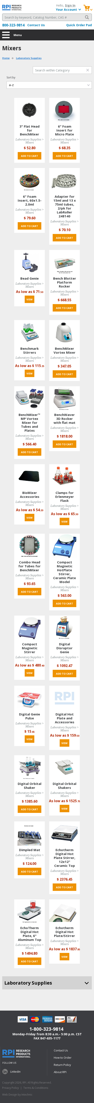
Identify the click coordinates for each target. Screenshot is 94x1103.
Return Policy (62, 1065)
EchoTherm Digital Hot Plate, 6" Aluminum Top (29, 934)
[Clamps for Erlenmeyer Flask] (64, 476)
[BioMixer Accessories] (29, 476)
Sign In (70, 5)
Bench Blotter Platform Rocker (64, 282)
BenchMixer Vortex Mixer (64, 350)
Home (6, 58)
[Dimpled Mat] (29, 833)
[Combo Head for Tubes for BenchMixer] (30, 546)
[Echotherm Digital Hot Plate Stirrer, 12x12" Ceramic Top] (64, 833)
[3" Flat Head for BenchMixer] (29, 110)
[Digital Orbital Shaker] (29, 767)
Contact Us (36, 25)
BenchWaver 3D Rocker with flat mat (64, 418)
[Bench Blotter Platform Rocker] (64, 262)
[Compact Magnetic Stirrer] (29, 627)
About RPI (60, 1072)
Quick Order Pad (79, 25)
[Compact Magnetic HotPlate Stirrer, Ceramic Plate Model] (64, 546)
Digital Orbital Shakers (64, 785)
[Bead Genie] (29, 262)
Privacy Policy (10, 1088)
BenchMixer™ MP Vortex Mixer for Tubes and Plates (29, 422)
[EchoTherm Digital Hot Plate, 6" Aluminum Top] (29, 911)
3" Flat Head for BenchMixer (29, 130)
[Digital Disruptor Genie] (64, 627)
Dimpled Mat (29, 850)
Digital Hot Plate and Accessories (64, 718)
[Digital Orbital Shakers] (64, 767)
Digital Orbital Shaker (29, 785)
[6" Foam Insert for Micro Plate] (64, 110)
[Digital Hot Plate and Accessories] (64, 698)
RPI (12, 7)
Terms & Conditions (35, 1088)
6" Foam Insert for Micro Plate (64, 130)
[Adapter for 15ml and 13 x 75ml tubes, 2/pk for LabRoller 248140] (64, 180)
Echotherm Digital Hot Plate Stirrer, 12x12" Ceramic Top (64, 858)
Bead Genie (29, 278)
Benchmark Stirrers (29, 350)
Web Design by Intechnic (17, 1094)
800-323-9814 (13, 25)
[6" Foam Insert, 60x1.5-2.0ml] (29, 180)
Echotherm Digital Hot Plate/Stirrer (64, 932)
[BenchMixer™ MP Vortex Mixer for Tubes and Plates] (29, 398)
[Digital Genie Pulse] (29, 698)
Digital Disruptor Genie (64, 648)
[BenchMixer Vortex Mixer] (64, 332)
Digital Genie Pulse (29, 716)
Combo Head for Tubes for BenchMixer (29, 566)
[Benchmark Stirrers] (29, 332)
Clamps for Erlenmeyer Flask (64, 496)
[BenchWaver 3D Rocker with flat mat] (64, 398)
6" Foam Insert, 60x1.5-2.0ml (30, 200)
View (29, 299)
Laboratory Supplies (29, 58)
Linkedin (15, 1072)
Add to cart (29, 156)
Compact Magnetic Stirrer (29, 648)
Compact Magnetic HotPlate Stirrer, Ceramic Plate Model (64, 572)
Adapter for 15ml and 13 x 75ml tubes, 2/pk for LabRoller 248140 (64, 206)
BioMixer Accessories (29, 494)
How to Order (62, 1058)
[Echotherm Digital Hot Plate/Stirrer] (64, 911)
